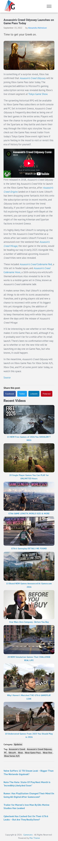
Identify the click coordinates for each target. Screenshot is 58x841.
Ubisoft (12, 752)
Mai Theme (35, 838)
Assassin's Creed (17, 749)
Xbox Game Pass (33, 752)
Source (7, 377)
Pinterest (47, 393)
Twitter (22, 393)
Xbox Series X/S (11, 756)
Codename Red (36, 264)
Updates (18, 744)
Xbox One (47, 752)
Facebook (9, 393)
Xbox (20, 752)
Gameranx (28, 834)
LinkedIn (34, 393)
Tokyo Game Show (37, 94)
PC (5, 752)
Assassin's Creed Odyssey (39, 749)
